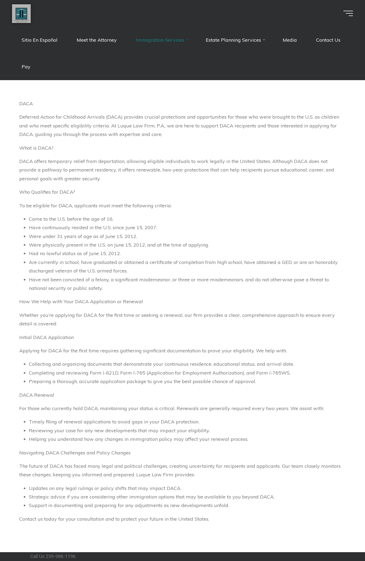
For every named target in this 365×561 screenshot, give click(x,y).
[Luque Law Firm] (21, 13)
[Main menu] (348, 13)
